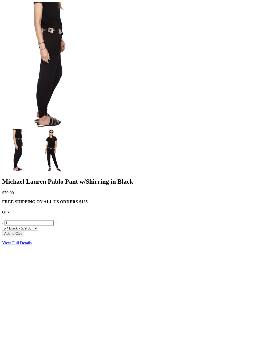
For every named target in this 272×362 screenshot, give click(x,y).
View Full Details (17, 243)
